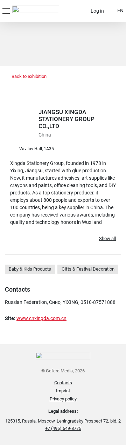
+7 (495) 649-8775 (63, 428)
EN (120, 10)
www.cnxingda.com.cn (41, 318)
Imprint (63, 390)
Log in (97, 11)
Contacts (63, 382)
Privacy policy (63, 398)
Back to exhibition (28, 76)
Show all (107, 238)
